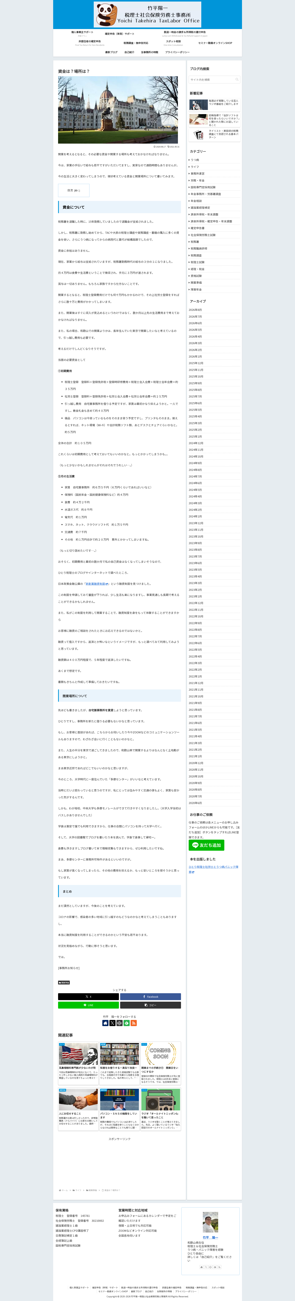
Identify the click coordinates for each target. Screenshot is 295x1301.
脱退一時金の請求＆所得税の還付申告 (139, 1287)
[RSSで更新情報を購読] (134, 1023)
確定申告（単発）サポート (105, 1287)
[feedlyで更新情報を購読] (127, 1023)
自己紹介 (149, 1291)
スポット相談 (219, 1287)
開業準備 (65, 982)
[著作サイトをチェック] (105, 1023)
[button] (150, 1005)
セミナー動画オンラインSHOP (113, 1291)
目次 (70, 190)
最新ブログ (136, 1291)
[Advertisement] (119, 1162)
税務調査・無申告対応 (196, 1287)
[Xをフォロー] (112, 1023)
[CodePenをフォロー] (119, 1023)
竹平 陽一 (210, 1237)
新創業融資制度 (95, 584)
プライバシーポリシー (186, 1291)
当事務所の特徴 (164, 1291)
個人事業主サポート (79, 1287)
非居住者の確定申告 (173, 1287)
